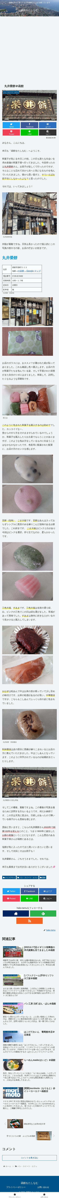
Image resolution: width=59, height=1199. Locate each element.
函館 (43, 877)
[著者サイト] (16, 913)
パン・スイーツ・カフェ (29, 877)
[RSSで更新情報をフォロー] (29, 921)
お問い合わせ (43, 1187)
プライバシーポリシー (16, 1187)
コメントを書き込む (29, 1158)
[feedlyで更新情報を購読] (43, 913)
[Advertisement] (29, 49)
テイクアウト (10, 877)
